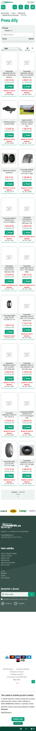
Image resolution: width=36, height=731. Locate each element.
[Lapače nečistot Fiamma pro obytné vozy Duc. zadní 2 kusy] (27, 110)
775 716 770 (17, 537)
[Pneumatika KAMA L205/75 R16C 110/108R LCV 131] (9, 304)
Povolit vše (18, 719)
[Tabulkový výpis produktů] (32, 48)
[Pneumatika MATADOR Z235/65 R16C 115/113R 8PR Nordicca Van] (27, 63)
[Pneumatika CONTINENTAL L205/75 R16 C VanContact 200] (9, 257)
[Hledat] (14, 7)
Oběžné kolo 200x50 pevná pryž (9, 172)
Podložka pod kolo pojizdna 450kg (9, 123)
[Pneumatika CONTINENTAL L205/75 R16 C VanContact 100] (27, 209)
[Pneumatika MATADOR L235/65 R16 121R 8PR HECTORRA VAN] (9, 355)
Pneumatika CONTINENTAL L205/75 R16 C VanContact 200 (9, 269)
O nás (3, 571)
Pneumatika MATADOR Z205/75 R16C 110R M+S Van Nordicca (9, 74)
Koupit (10, 87)
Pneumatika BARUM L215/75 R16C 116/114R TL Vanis (27, 172)
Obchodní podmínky (23, 669)
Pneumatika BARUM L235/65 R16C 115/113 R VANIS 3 (9, 220)
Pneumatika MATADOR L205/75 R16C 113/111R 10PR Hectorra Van (27, 318)
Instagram (21, 603)
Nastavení (18, 723)
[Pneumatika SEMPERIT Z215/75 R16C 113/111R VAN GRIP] (27, 450)
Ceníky (3, 576)
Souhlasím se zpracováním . (15, 599)
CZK (31, 2)
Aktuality (3, 573)
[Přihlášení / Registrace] (20, 7)
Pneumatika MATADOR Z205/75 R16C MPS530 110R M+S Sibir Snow (26, 366)
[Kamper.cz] (7, 3)
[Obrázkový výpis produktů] (27, 48)
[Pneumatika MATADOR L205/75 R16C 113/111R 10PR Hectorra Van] (27, 306)
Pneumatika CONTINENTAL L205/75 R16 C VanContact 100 (27, 220)
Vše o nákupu (5, 578)
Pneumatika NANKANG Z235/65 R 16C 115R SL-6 (9, 415)
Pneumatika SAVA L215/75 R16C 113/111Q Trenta (9, 463)
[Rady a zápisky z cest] (5, 5)
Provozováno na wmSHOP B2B (16, 677)
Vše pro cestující (6, 556)
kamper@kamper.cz (7, 535)
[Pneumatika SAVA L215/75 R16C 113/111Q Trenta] (9, 450)
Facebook (8, 603)
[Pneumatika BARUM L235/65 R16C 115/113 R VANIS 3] (9, 209)
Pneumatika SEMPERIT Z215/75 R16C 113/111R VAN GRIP (27, 463)
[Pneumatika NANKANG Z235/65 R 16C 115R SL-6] (9, 403)
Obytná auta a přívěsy (8, 563)
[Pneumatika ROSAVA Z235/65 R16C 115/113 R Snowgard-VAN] (27, 403)
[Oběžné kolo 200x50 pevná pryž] (9, 158)
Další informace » (6, 712)
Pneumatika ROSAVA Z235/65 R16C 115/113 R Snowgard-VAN (27, 415)
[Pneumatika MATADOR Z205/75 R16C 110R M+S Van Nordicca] (9, 63)
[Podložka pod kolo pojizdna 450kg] (9, 110)
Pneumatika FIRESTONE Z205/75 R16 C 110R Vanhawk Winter (27, 269)
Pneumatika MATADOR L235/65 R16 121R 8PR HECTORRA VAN (9, 366)
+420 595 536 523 (7, 537)
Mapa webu (16, 680)
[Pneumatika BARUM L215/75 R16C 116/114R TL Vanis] (27, 158)
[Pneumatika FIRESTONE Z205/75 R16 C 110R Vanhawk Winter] (27, 257)
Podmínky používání (16, 674)
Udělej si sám (5, 558)
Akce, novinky (5, 565)
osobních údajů (23, 599)
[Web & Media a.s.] (18, 683)
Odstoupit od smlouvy (17, 672)
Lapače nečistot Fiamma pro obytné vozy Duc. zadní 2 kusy (27, 123)
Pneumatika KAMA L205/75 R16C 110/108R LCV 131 (9, 317)
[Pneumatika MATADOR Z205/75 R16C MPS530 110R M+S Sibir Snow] (27, 355)
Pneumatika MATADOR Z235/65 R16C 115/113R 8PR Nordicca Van (27, 74)
